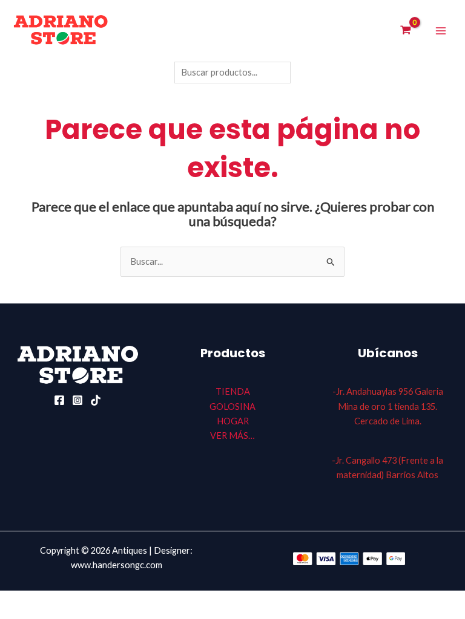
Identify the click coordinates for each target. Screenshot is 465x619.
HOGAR (233, 421)
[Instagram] (77, 400)
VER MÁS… (232, 435)
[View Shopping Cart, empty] (406, 31)
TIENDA (233, 391)
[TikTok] (95, 400)
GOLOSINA (232, 406)
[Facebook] (59, 400)
